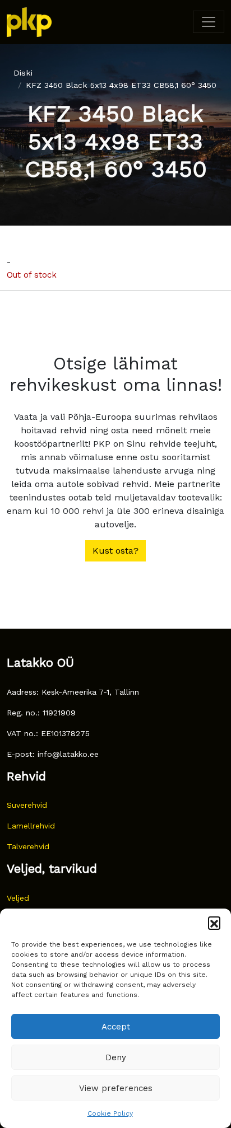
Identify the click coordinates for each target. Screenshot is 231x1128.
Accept (115, 1027)
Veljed (18, 897)
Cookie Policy (110, 1113)
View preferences (116, 1088)
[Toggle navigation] (208, 22)
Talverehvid (28, 846)
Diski (23, 72)
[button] (214, 922)
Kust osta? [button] (115, 550)
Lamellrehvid (31, 825)
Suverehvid (27, 805)
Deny (115, 1057)
